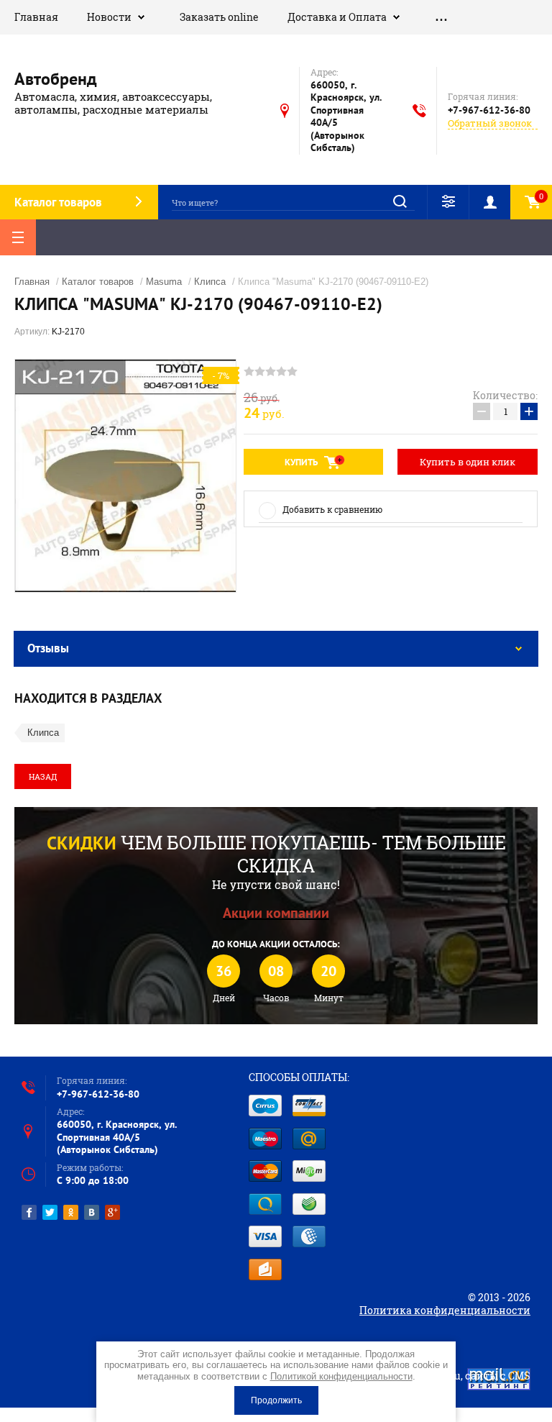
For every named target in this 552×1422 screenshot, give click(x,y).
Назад (43, 776)
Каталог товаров (98, 281)
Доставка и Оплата (337, 17)
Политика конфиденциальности (444, 1310)
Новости (109, 17)
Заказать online (219, 17)
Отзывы (48, 648)
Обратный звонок (490, 123)
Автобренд (55, 79)
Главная (36, 17)
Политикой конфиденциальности (341, 1376)
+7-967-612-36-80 (489, 110)
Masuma (164, 281)
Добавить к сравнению (332, 509)
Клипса (210, 281)
